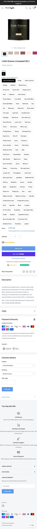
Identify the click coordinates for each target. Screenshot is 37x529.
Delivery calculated (21, 231)
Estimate (7, 389)
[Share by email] (34, 271)
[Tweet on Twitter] (30, 271)
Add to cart (18, 248)
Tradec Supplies (7, 65)
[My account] (30, 8)
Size (4, 71)
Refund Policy (6, 397)
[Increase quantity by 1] (20, 236)
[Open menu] (3, 8)
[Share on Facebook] (23, 271)
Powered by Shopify (7, 525)
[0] (34, 8)
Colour (10, 77)
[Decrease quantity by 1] (10, 236)
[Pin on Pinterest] (27, 271)
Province (4, 370)
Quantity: (4, 236)
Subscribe (7, 491)
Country (4, 361)
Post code (5, 378)
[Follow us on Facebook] (3, 505)
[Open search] (27, 8)
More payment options (18, 258)
